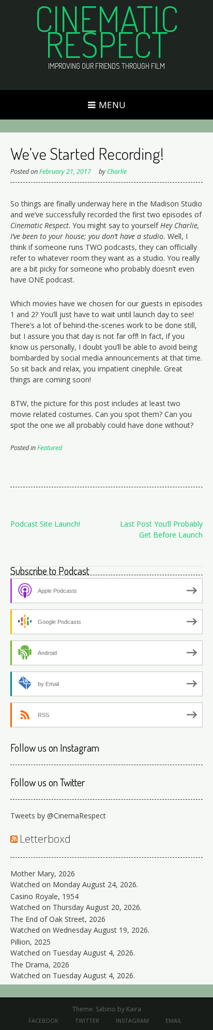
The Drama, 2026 (39, 964)
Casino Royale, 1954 (44, 896)
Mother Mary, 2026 (42, 873)
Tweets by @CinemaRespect (58, 815)
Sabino (106, 1009)
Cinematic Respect (106, 31)
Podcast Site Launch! (45, 524)
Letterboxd (45, 839)
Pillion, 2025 (30, 942)
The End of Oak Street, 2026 (57, 919)
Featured (49, 447)
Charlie (117, 171)
